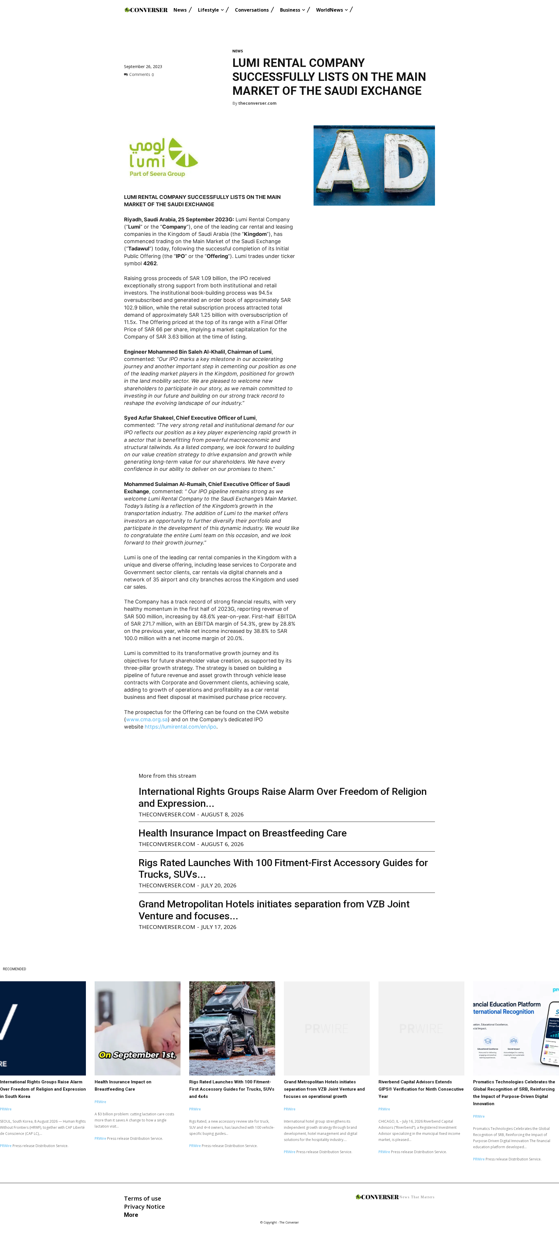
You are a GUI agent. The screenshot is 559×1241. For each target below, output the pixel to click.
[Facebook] (130, 87)
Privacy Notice (144, 1206)
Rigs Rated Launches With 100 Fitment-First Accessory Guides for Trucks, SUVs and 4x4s (231, 1089)
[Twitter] (143, 87)
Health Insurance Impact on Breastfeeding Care (243, 833)
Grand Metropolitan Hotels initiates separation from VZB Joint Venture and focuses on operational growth (324, 1089)
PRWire (6, 1109)
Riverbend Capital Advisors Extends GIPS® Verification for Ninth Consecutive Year (421, 1089)
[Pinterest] (156, 87)
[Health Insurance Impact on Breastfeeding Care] (138, 1028)
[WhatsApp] (170, 87)
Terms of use (142, 1198)
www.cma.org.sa (147, 719)
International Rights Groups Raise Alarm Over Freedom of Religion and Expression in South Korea (43, 1089)
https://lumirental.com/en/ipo (180, 727)
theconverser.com (257, 103)
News (237, 51)
